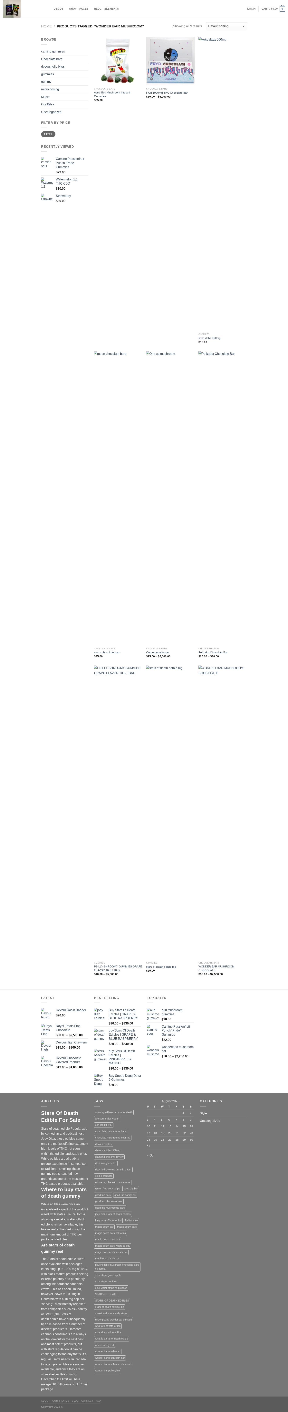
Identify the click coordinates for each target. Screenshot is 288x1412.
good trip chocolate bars (108, 1201)
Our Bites (47, 104)
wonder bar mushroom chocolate (113, 1364)
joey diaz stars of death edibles (113, 1214)
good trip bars (103, 1195)
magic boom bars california (110, 1233)
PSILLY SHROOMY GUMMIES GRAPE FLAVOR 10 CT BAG (118, 968)
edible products (103, 1175)
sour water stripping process (111, 1287)
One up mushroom (157, 652)
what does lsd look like (108, 1332)
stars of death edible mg (161, 966)
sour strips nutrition (106, 1281)
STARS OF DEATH (106, 1294)
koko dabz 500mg (209, 338)
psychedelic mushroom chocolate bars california (117, 1266)
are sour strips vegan (107, 1118)
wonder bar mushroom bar (110, 1357)
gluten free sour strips (107, 1188)
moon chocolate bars (107, 652)
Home (46, 26)
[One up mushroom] (170, 498)
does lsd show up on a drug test (113, 1169)
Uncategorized (51, 112)
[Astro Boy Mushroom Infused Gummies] (118, 61)
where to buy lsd (104, 1345)
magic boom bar (104, 1226)
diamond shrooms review (109, 1156)
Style (203, 1113)
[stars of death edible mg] (170, 812)
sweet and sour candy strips (111, 1313)
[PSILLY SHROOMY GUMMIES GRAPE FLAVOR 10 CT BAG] (118, 812)
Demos (58, 8)
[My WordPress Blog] (22, 9)
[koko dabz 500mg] (222, 184)
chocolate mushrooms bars (110, 1131)
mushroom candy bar (107, 1258)
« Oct (150, 1155)
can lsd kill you (103, 1124)
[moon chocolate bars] (118, 498)
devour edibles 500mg (107, 1150)
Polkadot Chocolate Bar (213, 652)
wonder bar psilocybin (107, 1370)
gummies (47, 74)
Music (45, 97)
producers (60, 1329)
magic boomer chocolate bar (111, 1252)
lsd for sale (131, 1220)
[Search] (49, 9)
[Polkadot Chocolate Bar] (222, 498)
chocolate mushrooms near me (112, 1137)
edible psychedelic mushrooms (112, 1182)
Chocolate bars (51, 59)
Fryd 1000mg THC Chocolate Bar (167, 92)
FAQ (98, 1400)
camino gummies (53, 51)
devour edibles (103, 1144)
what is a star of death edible (111, 1338)
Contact (87, 1400)
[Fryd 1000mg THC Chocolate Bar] (170, 61)
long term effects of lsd (108, 1220)
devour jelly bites (53, 66)
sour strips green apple (108, 1275)
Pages (83, 8)
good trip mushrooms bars (110, 1207)
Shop (73, 8)
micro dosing (50, 89)
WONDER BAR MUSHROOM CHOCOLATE (216, 968)
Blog (98, 8)
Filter (48, 134)
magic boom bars (127, 1226)
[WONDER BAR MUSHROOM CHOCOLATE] (222, 812)
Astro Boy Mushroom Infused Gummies (112, 94)
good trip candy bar (125, 1195)
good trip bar (131, 1188)
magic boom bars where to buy (112, 1245)
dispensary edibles (105, 1163)
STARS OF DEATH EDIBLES (112, 1300)
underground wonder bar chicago (113, 1319)
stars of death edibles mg (109, 1306)
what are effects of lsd (107, 1325)
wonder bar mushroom (107, 1351)
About (45, 1400)
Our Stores (60, 1400)
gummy (46, 81)
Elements (111, 8)
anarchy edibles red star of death (113, 1112)
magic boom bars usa (107, 1239)
